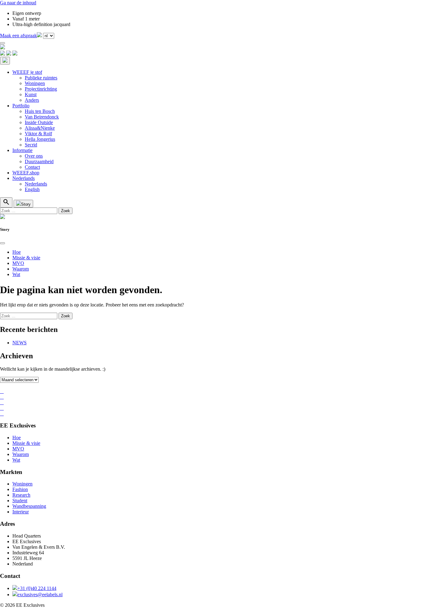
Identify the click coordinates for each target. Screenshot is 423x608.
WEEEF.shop (25, 172)
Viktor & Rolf (38, 133)
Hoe (16, 252)
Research (21, 495)
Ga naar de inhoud (18, 2)
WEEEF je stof (27, 72)
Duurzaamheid (39, 161)
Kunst (31, 94)
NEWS (19, 342)
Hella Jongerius (40, 139)
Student (19, 500)
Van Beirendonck (42, 116)
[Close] (2, 243)
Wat (16, 274)
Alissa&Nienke (40, 128)
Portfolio (20, 105)
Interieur (20, 511)
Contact (32, 167)
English (32, 189)
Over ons (34, 156)
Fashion (20, 489)
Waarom (20, 268)
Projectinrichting (41, 89)
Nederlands (23, 178)
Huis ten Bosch (40, 111)
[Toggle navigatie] (2, 43)
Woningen (35, 83)
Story (26, 204)
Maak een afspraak (18, 35)
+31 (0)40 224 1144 (36, 588)
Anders (32, 100)
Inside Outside (39, 122)
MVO (18, 263)
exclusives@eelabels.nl (40, 594)
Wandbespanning (29, 506)
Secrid (31, 144)
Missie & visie (26, 257)
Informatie (22, 150)
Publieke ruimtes (41, 77)
